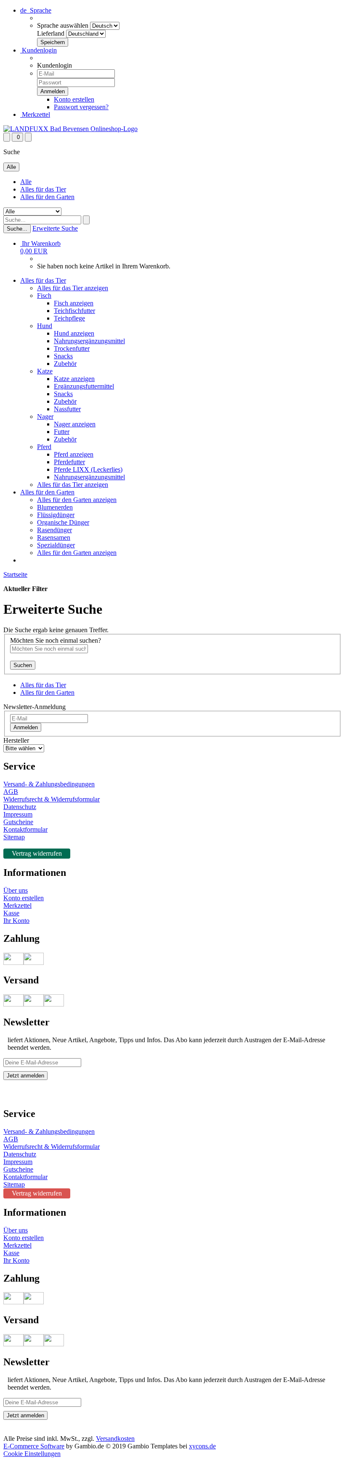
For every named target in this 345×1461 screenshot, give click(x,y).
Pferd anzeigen (73, 454)
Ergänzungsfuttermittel (84, 386)
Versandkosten (115, 1438)
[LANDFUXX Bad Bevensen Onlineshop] (70, 128)
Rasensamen (53, 537)
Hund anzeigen (74, 333)
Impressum (17, 814)
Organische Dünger (63, 522)
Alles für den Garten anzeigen (77, 499)
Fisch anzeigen (73, 303)
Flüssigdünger (55, 514)
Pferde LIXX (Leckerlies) (88, 469)
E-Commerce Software (33, 1446)
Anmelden (25, 727)
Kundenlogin (38, 50)
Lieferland (50, 33)
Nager (45, 416)
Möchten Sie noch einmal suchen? (55, 640)
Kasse (11, 913)
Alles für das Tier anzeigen (72, 288)
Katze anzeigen (74, 378)
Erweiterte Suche (55, 228)
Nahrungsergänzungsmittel (89, 340)
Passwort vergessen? (81, 106)
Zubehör (65, 363)
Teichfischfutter (74, 310)
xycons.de (202, 1446)
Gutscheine (18, 821)
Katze (45, 371)
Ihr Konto (16, 920)
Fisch (44, 295)
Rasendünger (54, 529)
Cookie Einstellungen (32, 1453)
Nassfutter (67, 409)
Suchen (22, 665)
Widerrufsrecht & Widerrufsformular (51, 799)
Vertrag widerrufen (37, 853)
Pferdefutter (69, 461)
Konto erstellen (74, 99)
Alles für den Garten (47, 196)
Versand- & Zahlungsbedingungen (49, 784)
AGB (10, 791)
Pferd (44, 446)
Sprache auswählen (62, 25)
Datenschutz (19, 806)
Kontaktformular (25, 829)
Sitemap (14, 837)
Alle (26, 181)
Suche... (17, 229)
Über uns (15, 890)
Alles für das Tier (43, 189)
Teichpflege (69, 318)
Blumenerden (55, 507)
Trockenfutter (72, 348)
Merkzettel (35, 114)
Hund (44, 325)
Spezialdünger (56, 545)
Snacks (63, 356)
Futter (61, 431)
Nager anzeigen (75, 424)
